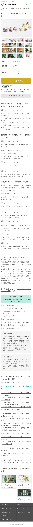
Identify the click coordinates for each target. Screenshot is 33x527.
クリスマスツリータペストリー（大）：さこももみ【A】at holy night (8, 486)
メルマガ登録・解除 (5, 512)
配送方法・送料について (23, 508)
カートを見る (20, 515)
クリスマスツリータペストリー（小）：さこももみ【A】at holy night (24, 499)
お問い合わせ (20, 504)
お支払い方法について (6, 508)
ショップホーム (4, 504)
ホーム (2, 8)
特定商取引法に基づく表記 (23, 512)
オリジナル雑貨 (10, 8)
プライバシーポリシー (6, 519)
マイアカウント (4, 515)
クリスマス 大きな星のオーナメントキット (24, 485)
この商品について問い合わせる (16, 95)
